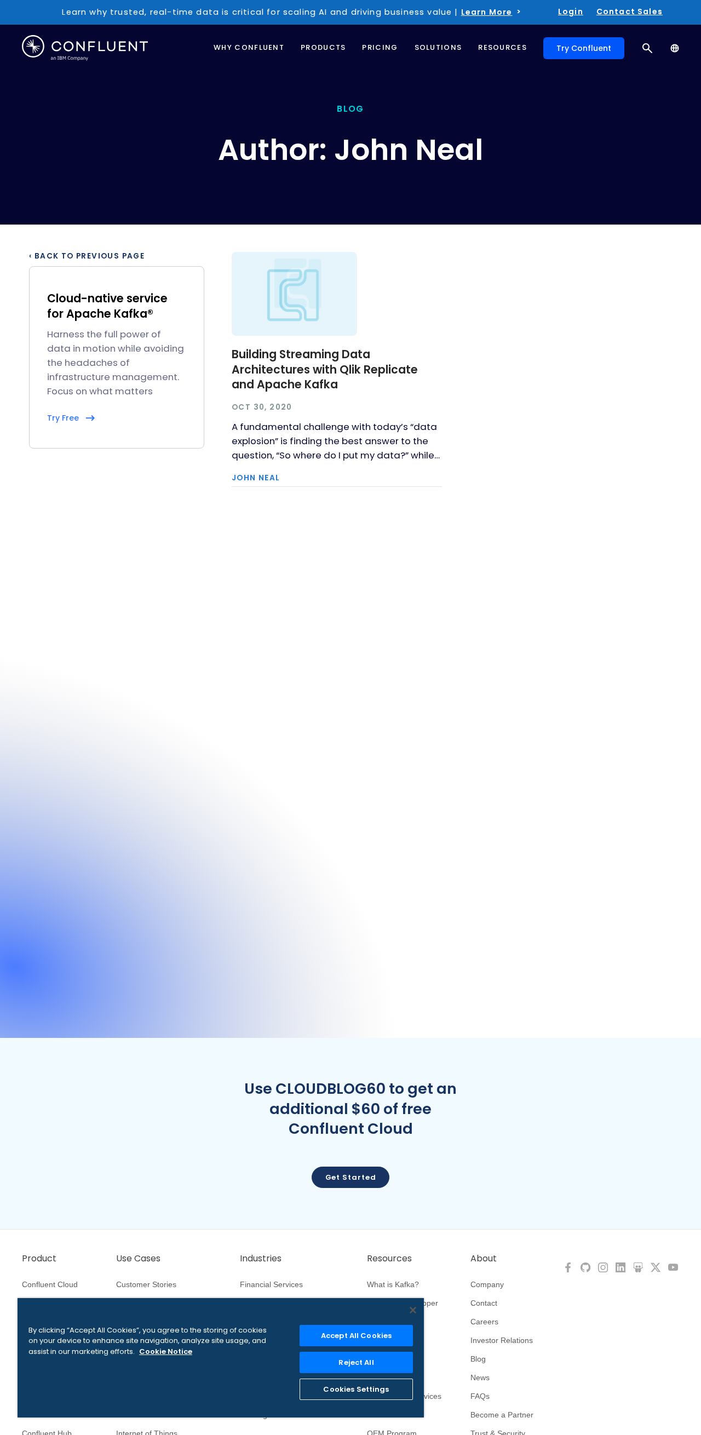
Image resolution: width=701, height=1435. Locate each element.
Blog (478, 1358)
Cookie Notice (165, 1351)
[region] (221, 1357)
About (483, 1259)
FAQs (480, 1396)
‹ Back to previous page (87, 256)
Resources (389, 1259)
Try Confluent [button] (583, 48)
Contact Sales (629, 11)
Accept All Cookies (356, 1335)
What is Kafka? (393, 1284)
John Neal (256, 478)
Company (487, 1284)
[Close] (413, 1310)
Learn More (487, 12)
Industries (260, 1259)
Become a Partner (501, 1414)
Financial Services (271, 1284)
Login (570, 11)
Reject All (356, 1362)
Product (39, 1259)
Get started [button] (350, 1177)
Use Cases (138, 1259)
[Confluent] (85, 48)
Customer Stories (146, 1284)
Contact (483, 1303)
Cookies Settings (356, 1389)
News (480, 1377)
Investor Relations (501, 1340)
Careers (484, 1321)
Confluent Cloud (50, 1284)
